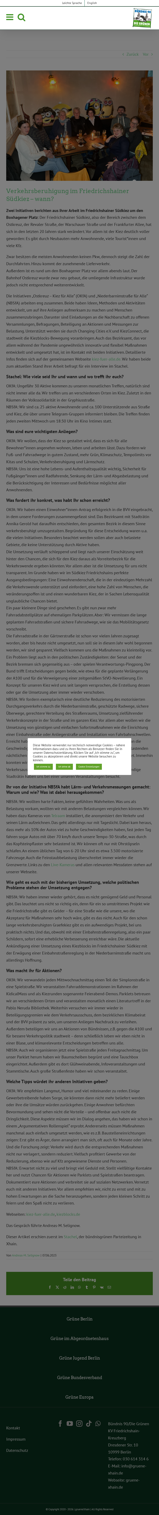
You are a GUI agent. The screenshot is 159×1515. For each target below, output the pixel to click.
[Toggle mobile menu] (10, 17)
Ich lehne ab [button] (64, 766)
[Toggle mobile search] (21, 17)
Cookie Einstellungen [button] (88, 766)
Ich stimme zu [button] (43, 766)
